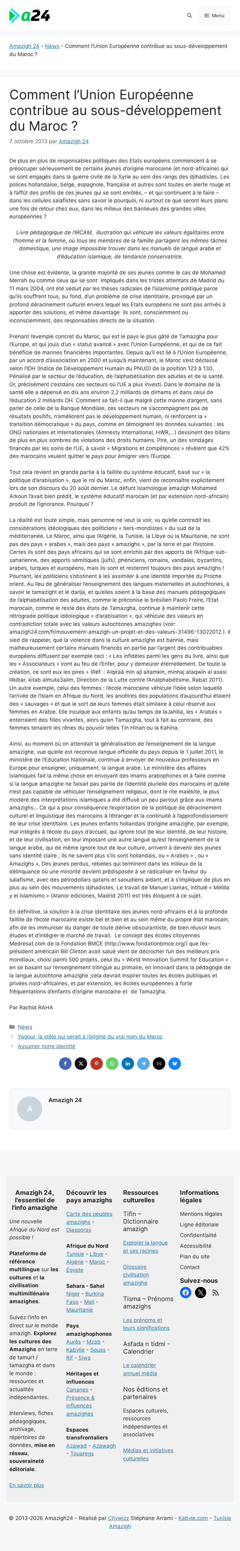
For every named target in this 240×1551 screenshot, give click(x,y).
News (52, 46)
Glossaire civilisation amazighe (136, 1275)
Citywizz (118, 1518)
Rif (69, 1358)
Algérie (75, 1262)
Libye (96, 1254)
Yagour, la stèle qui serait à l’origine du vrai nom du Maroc (90, 1036)
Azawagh (104, 1446)
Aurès (73, 1342)
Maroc (97, 1262)
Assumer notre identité (46, 1046)
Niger (73, 1294)
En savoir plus (26, 1485)
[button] (189, 15)
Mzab (94, 1342)
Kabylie (75, 1350)
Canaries (77, 1390)
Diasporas (78, 1230)
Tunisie (75, 1254)
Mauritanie (79, 1310)
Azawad (76, 1446)
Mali (89, 1302)
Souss (98, 1350)
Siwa (84, 1358)
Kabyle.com (193, 1518)
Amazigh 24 (24, 46)
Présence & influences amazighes (80, 1406)
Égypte (74, 1270)
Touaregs (82, 1453)
